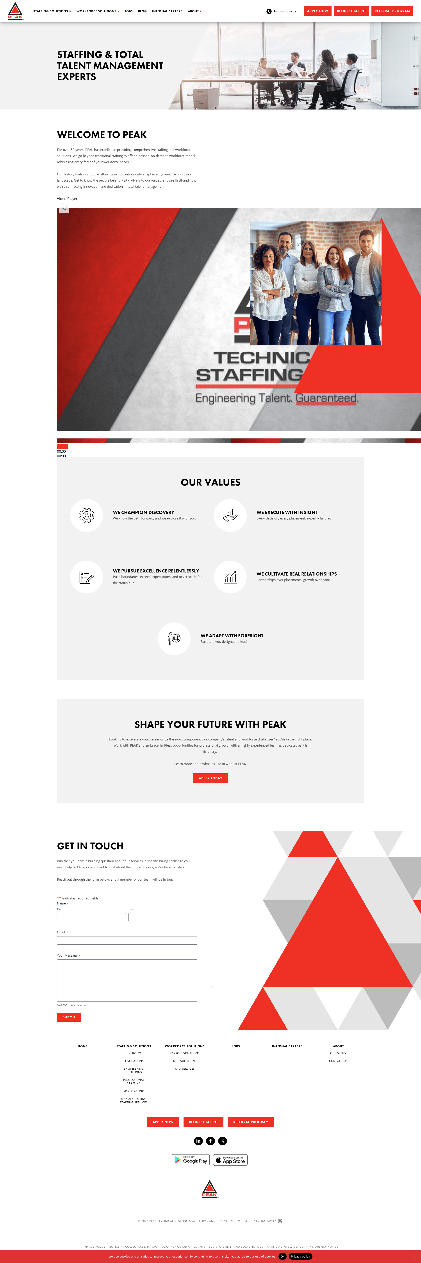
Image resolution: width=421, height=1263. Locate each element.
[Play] (62, 446)
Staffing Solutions (50, 11)
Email (62, 932)
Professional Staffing (133, 1081)
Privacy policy (300, 1256)
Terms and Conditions (217, 1221)
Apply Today (210, 778)
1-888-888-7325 (285, 11)
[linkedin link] (200, 1141)
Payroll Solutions (185, 1053)
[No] (415, 1256)
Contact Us (338, 1061)
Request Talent (351, 11)
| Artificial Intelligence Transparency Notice (301, 1247)
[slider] (61, 456)
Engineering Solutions (134, 1070)
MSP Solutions (185, 1061)
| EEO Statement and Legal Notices (234, 1247)
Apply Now (317, 11)
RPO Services (185, 1068)
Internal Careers (167, 11)
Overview (134, 1053)
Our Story (338, 1053)
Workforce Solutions (96, 11)
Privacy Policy (94, 1247)
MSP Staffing (133, 1091)
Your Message (68, 955)
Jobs (129, 11)
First (60, 909)
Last (131, 909)
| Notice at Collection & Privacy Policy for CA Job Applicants (156, 1247)
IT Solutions (134, 1061)
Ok (283, 1256)
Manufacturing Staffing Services (134, 1100)
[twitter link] (222, 1141)
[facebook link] (212, 1141)
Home (82, 1046)
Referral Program (392, 11)
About (193, 11)
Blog (142, 11)
